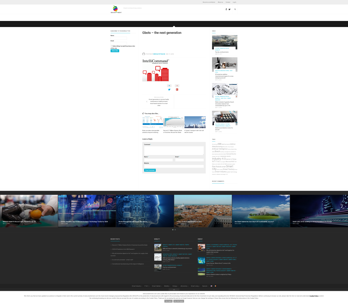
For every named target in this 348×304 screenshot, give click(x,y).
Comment (147, 144)
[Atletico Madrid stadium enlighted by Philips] (201, 271)
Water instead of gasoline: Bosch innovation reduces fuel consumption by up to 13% (224, 103)
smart (224, 167)
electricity (217, 154)
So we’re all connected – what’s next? (122, 259)
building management (225, 151)
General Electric (231, 154)
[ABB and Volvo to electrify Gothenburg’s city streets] (157, 247)
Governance (215, 244)
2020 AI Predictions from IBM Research (123, 249)
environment (222, 154)
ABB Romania (225, 144)
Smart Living (210, 261)
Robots (218, 167)
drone (213, 154)
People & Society (213, 259)
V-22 (227, 174)
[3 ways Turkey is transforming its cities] (203, 211)
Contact (228, 2)
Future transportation (222, 48)
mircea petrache (159, 54)
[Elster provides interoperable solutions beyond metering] (152, 122)
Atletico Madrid (231, 149)
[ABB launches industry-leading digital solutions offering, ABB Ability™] (157, 257)
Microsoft (229, 161)
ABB (219, 144)
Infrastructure (167, 254)
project (233, 164)
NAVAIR (222, 164)
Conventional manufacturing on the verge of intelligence (128, 264)
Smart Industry (220, 172)
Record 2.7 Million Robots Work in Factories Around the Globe (129, 245)
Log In (234, 2)
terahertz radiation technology (218, 174)
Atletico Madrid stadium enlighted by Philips (218, 274)
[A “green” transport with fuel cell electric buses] (195, 122)
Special (204, 286)
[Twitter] (229, 9)
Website (146, 163)
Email (177, 157)
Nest (226, 164)
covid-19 (233, 151)
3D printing (214, 144)
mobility (219, 164)
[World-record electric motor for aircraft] (224, 118)
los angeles (222, 161)
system (229, 172)
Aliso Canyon (231, 146)
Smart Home (232, 259)
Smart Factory (228, 169)
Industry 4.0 (219, 158)
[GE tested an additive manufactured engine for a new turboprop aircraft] (224, 64)
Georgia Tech (215, 156)
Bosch (217, 151)
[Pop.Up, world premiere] (224, 42)
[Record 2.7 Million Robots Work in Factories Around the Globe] (173, 122)
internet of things (231, 159)
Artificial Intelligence (219, 149)
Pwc (214, 166)
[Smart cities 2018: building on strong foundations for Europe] (319, 211)
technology (234, 172)
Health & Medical (224, 244)
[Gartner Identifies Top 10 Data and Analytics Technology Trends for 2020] (87, 211)
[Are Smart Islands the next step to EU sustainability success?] (261, 211)
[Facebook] (226, 9)
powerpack (229, 164)
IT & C (217, 161)
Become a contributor (209, 2)
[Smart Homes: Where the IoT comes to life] (201, 260)
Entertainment (226, 269)
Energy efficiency (216, 257)
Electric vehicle (220, 124)
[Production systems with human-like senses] (145, 211)
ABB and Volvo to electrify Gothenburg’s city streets (177, 248)
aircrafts (226, 146)
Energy (208, 244)
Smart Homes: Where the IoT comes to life (218, 263)
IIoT (219, 156)
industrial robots (225, 156)
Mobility (217, 50)
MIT (233, 161)
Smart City (172, 244)
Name (146, 157)
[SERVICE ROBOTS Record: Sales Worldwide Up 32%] (29, 211)
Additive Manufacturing (222, 70)
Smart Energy (220, 169)
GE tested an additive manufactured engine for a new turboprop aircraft (224, 76)
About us (220, 2)
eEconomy (184, 286)
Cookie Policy (314, 296)
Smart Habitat (180, 244)
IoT (213, 161)
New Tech (223, 98)
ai (223, 146)
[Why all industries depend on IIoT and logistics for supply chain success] (201, 247)
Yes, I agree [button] (168, 301)
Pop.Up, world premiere (222, 52)
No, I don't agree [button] (178, 301)
